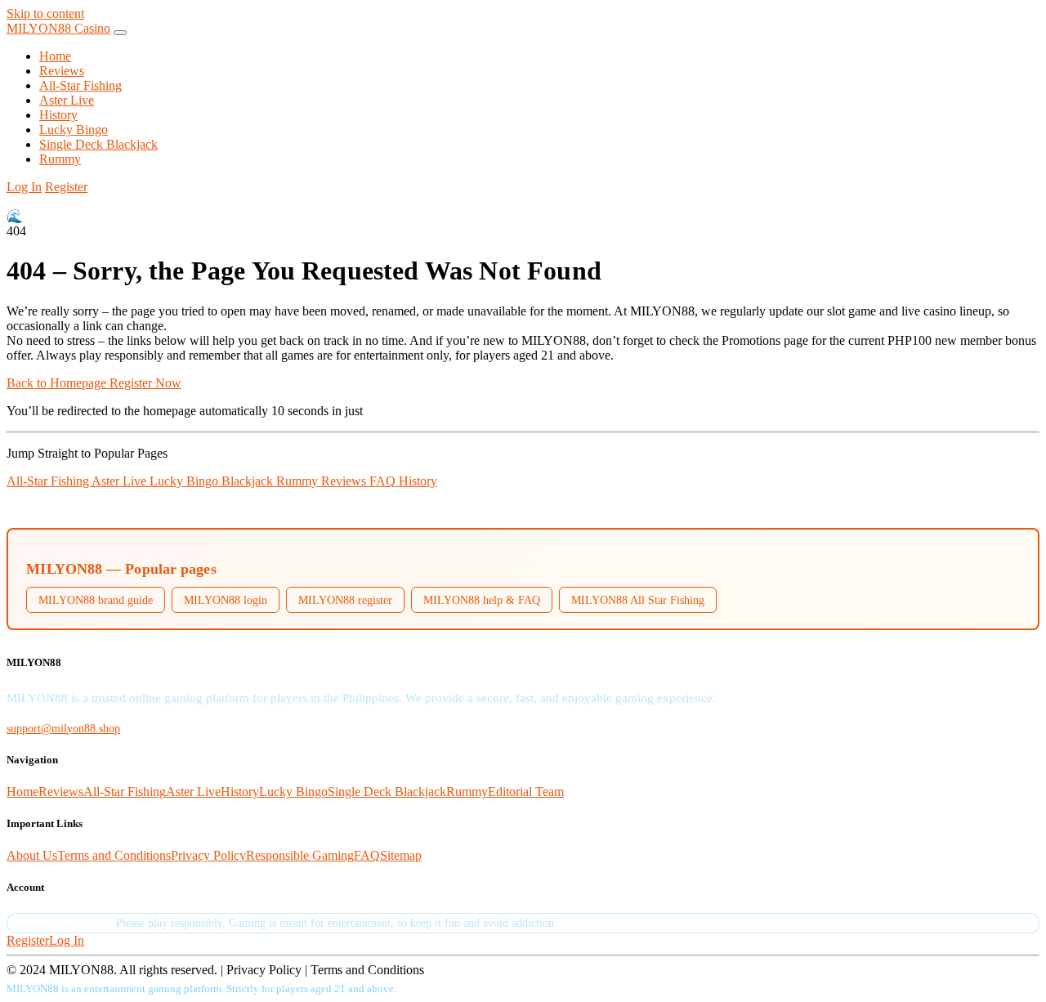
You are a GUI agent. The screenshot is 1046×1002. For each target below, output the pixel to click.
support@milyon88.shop (63, 728)
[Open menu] (120, 32)
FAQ (384, 481)
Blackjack (248, 481)
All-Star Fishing (80, 85)
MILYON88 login (225, 599)
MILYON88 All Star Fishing (637, 599)
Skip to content (45, 13)
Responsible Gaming (300, 855)
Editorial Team (526, 791)
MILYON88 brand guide (95, 599)
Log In (24, 187)
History (58, 115)
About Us (32, 855)
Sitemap (401, 855)
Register (66, 187)
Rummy (60, 159)
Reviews (61, 71)
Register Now (145, 383)
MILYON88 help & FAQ (481, 599)
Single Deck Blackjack (98, 144)
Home (55, 56)
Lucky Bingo (73, 129)
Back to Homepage (58, 383)
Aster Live (66, 100)
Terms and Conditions (114, 855)
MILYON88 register (345, 599)
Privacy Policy (208, 855)
